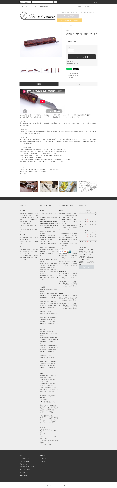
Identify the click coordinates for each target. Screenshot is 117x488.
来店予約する (86, 267)
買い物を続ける (71, 77)
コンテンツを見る (44, 6)
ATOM (25, 475)
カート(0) (94, 2)
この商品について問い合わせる (74, 75)
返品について (70, 61)
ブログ (79, 6)
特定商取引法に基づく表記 (73, 63)
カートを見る (43, 458)
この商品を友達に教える (73, 73)
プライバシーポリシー (25, 469)
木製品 (70, 25)
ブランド (35, 6)
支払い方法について (25, 458)
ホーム (21, 6)
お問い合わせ (87, 6)
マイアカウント (44, 455)
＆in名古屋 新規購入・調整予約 (69, 20)
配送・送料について (25, 461)
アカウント (85, 2)
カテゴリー (28, 6)
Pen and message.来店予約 (68, 16)
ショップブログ (24, 472)
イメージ (78, 84)
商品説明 (39, 84)
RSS (21, 475)
